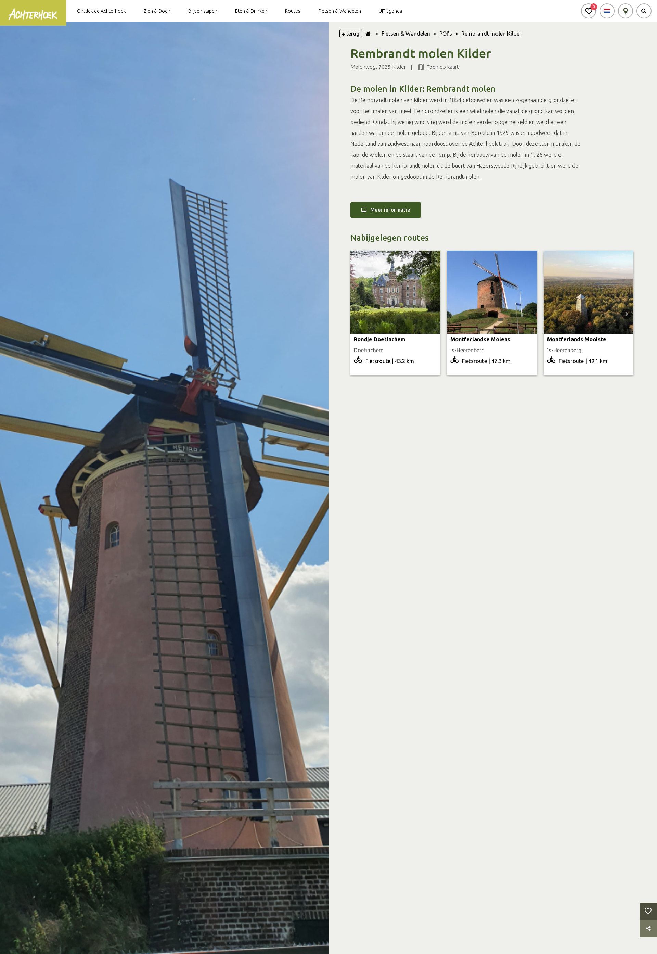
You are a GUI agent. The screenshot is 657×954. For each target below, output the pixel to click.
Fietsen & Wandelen (339, 11)
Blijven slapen (202, 11)
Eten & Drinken (251, 11)
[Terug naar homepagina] (368, 33)
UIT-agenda (390, 11)
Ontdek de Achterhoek (101, 11)
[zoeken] (644, 10)
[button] (588, 10)
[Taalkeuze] (607, 10)
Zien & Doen (157, 11)
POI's (445, 33)
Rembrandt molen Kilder (491, 33)
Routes (292, 11)
